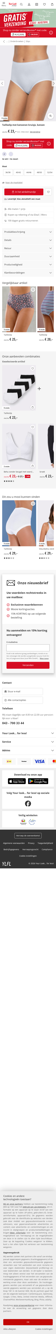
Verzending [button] (35, 132)
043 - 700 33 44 (13, 723)
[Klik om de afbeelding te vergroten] (50, 116)
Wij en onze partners (13, 1204)
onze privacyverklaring (24, 1305)
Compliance (47, 849)
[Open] (51, 32)
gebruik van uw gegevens (34, 1207)
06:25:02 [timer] (34, 34)
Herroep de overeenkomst (28, 835)
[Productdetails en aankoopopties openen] (32, 407)
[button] (4, 4)
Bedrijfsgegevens (11, 849)
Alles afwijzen (9, 1329)
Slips (28, 41)
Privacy (31, 843)
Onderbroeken (17, 41)
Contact (7, 682)
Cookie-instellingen (44, 1329)
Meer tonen (44, 658)
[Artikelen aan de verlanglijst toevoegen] (48, 192)
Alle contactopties (17, 700)
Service (6, 741)
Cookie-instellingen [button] (28, 856)
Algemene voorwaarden (14, 843)
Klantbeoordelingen (14, 272)
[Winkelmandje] (52, 4)
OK (28, 1322)
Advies (6, 750)
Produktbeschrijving (14, 231)
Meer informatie (18, 1232)
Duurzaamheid (12, 256)
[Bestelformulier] (37, 4)
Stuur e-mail (13, 692)
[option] (4, 154)
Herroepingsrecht (30, 849)
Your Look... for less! (14, 733)
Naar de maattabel (14, 182)
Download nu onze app (28, 774)
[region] (28, 1262)
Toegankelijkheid (45, 843)
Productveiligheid (13, 264)
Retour (7, 248)
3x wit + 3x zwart (10, 159)
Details (7, 240)
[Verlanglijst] (44, 4)
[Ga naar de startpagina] (13, 4)
